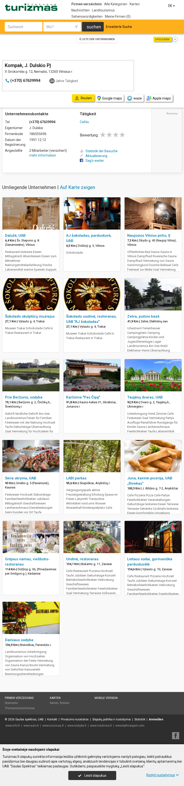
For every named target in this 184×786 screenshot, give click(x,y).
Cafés (84, 122)
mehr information (42, 155)
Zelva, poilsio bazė (143, 316)
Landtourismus (103, 10)
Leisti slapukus (95, 775)
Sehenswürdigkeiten (87, 16)
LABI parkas (76, 478)
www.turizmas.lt (53, 725)
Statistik (139, 719)
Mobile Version (106, 698)
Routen (64, 703)
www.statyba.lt (76, 725)
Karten (135, 4)
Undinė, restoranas (82, 559)
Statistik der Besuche (102, 151)
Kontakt (52, 719)
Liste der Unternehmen (98, 39)
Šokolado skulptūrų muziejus (30, 316)
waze (137, 98)
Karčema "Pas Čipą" (83, 397)
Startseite (11, 703)
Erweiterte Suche (119, 27)
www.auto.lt (31, 725)
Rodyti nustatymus (160, 775)
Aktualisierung (96, 156)
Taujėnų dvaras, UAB (145, 397)
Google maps (112, 98)
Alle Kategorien (115, 4)
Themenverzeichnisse (20, 708)
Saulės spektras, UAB (29, 719)
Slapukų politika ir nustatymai (111, 719)
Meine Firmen (118, 16)
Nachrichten (80, 10)
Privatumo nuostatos (75, 719)
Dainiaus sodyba (19, 640)
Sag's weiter (95, 160)
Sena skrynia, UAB (20, 478)
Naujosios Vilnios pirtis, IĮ (148, 235)
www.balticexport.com (129, 725)
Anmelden (156, 719)
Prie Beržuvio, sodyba (23, 397)
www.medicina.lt (101, 725)
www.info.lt (13, 725)
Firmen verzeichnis (86, 4)
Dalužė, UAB (15, 235)
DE (170, 6)
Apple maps (162, 98)
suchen (94, 26)
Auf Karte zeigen (77, 187)
